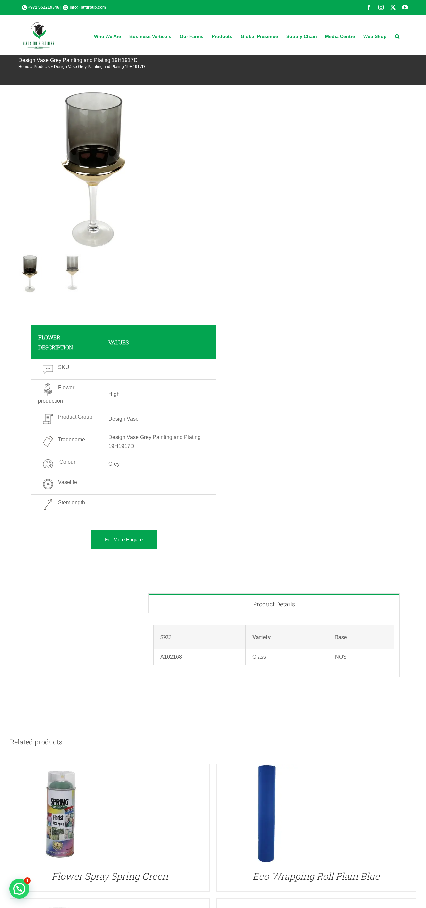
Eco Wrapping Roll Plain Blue (316, 876)
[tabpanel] (274, 645)
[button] (397, 36)
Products (42, 67)
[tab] (274, 604)
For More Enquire (124, 539)
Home (23, 67)
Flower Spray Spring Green (110, 876)
